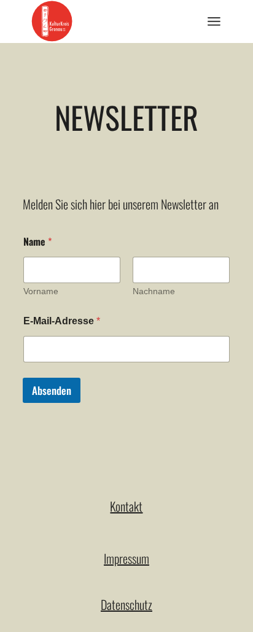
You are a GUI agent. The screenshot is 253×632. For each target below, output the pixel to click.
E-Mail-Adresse (61, 321)
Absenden (51, 390)
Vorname (40, 291)
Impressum (126, 558)
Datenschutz (126, 604)
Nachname (154, 291)
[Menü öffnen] (214, 21)
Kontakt (126, 506)
